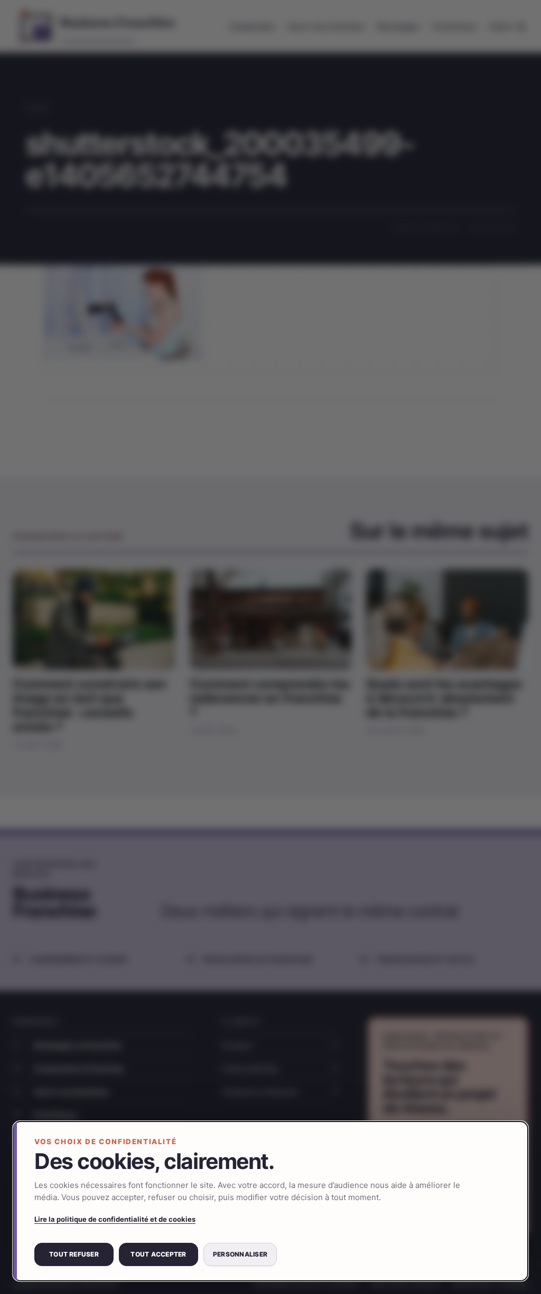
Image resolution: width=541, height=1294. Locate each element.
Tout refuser (74, 1254)
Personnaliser (240, 1254)
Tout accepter (158, 1254)
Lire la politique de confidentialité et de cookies (114, 1219)
